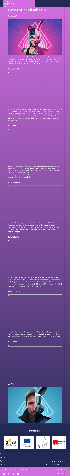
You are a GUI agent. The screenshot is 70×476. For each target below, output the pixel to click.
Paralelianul (14, 291)
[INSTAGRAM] (8, 473)
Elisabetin (3, 457)
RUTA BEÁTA (13, 237)
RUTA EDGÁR (13, 69)
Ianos (11, 384)
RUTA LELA (12, 16)
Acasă (2, 454)
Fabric (2, 461)
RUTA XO (12, 125)
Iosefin (2, 465)
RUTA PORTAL (14, 182)
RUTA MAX (12, 341)
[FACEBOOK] (4, 473)
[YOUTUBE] (18, 473)
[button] (1, 442)
